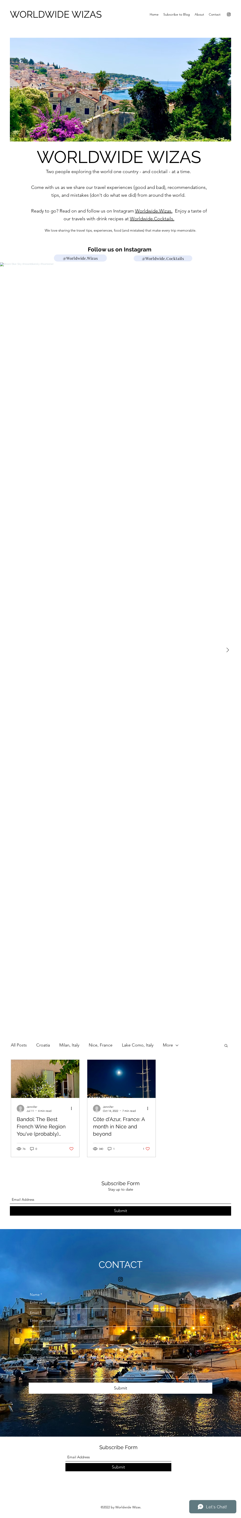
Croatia (43, 1045)
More (168, 1045)
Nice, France (100, 1045)
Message (37, 1349)
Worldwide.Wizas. (154, 211)
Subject (35, 1331)
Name (35, 1294)
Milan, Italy (69, 1045)
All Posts (19, 1045)
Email (34, 1312)
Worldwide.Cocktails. (152, 218)
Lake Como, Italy (137, 1045)
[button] (226, 1045)
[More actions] (73, 1108)
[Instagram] (228, 14)
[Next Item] (227, 650)
